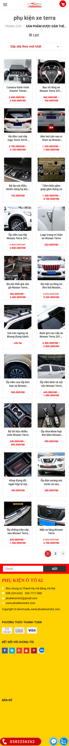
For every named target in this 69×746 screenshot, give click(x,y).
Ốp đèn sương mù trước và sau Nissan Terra (51, 482)
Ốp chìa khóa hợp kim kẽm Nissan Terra (51, 433)
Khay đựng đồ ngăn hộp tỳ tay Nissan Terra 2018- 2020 (17, 482)
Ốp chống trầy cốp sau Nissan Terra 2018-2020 (18, 531)
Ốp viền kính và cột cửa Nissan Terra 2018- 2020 (51, 384)
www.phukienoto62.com (20, 603)
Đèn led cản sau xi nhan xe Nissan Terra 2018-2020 (51, 138)
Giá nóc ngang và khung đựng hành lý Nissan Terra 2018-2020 (17, 335)
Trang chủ (13, 26)
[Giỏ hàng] (62, 4)
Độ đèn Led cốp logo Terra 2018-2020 (18, 138)
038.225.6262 (14, 593)
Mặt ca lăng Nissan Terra (51, 531)
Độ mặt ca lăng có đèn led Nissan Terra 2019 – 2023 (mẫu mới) (51, 285)
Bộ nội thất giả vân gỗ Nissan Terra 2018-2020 (18, 285)
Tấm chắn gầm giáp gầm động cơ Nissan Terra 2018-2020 (51, 187)
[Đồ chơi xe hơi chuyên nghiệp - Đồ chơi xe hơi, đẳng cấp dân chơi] (34, 5)
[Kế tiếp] (63, 554)
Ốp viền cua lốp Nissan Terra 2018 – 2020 (18, 236)
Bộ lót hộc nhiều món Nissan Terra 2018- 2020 (18, 433)
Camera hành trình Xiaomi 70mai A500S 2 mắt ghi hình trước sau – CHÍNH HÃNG (18, 89)
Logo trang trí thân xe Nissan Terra (51, 236)
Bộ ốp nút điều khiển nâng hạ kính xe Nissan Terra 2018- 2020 (17, 187)
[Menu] (5, 4)
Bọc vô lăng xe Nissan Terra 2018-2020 (51, 89)
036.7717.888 (33, 593)
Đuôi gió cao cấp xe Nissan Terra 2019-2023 (51, 335)
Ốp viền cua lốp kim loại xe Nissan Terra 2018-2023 (18, 384)
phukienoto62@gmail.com (21, 598)
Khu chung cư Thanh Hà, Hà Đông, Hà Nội (30, 588)
